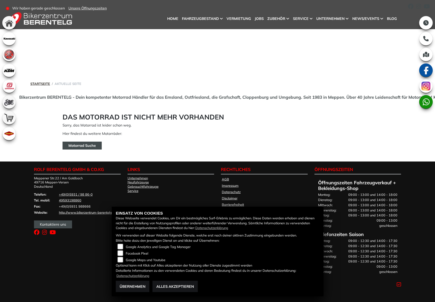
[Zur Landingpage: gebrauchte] (9, 102)
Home (172, 18)
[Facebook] (426, 70)
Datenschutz (231, 192)
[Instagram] (426, 86)
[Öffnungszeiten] (426, 23)
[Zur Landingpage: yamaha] (9, 54)
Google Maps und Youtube (145, 260)
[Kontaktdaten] (426, 38)
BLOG (392, 18)
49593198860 (70, 200)
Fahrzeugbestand (200, 18)
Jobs (259, 18)
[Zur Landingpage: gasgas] (9, 86)
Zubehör (276, 18)
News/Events (365, 18)
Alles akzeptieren (175, 286)
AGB (225, 179)
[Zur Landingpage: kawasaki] (9, 38)
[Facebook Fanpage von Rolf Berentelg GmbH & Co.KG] (412, 7)
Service (301, 18)
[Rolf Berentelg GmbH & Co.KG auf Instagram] (420, 7)
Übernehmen (132, 286)
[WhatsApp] (426, 102)
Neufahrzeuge (138, 182)
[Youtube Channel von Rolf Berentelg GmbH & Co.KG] (428, 7)
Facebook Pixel (137, 253)
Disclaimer (229, 198)
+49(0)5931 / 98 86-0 (76, 194)
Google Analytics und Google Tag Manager (158, 247)
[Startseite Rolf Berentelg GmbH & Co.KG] (40, 19)
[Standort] (426, 54)
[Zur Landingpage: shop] (9, 117)
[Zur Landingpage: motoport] (9, 133)
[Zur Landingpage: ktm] (9, 70)
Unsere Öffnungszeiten (87, 8)
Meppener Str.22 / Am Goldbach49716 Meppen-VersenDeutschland (58, 182)
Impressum (230, 186)
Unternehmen (330, 18)
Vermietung (239, 18)
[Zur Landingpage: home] (9, 23)
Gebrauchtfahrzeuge (143, 187)
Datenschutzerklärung (211, 228)
